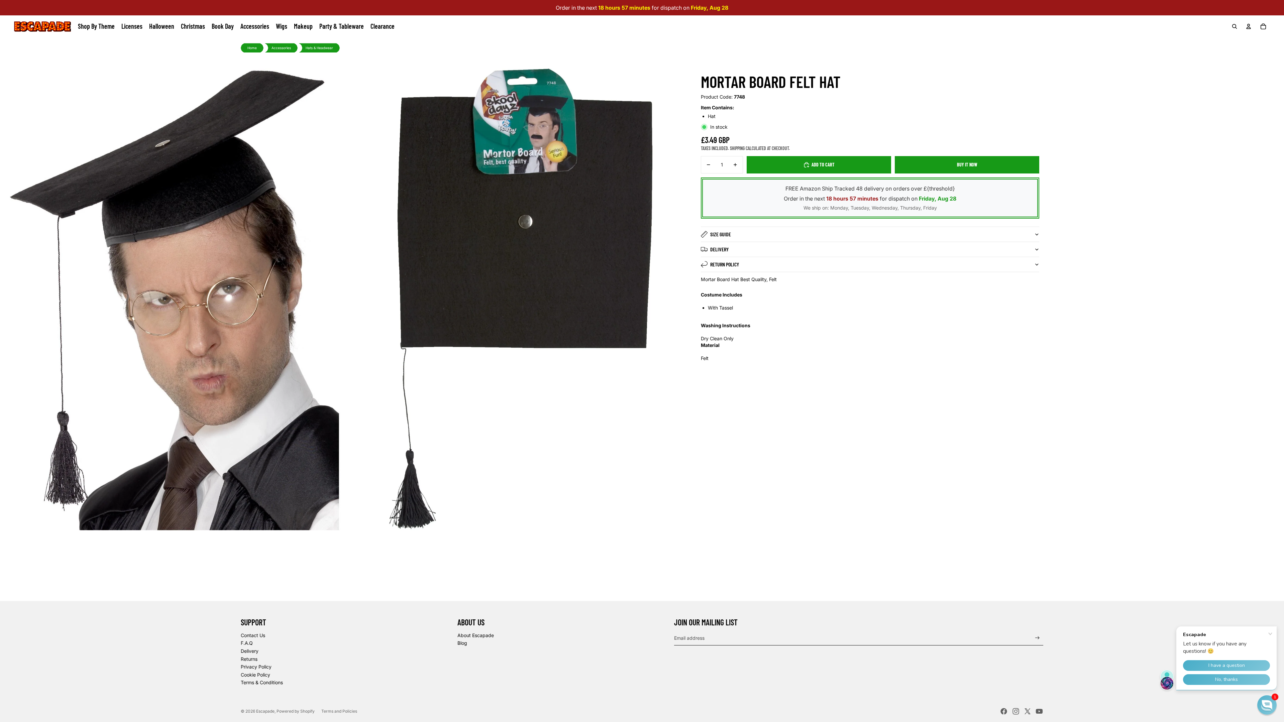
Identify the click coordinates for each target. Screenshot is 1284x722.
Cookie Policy (255, 675)
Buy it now (967, 164)
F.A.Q (247, 643)
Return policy (724, 264)
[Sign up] (1037, 638)
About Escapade (475, 635)
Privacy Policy (256, 667)
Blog (462, 643)
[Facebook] (1004, 711)
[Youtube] (1039, 711)
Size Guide (720, 234)
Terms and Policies (339, 711)
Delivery (719, 249)
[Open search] (1234, 26)
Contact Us (253, 635)
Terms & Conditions (262, 682)
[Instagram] (1016, 711)
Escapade (265, 711)
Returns (249, 659)
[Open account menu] (1248, 26)
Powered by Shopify (296, 711)
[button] (1267, 705)
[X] (1028, 711)
